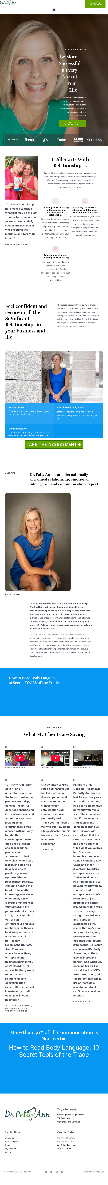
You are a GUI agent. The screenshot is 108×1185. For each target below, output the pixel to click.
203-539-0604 (64, 1149)
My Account (10, 1149)
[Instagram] (62, 1172)
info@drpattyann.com (67, 1145)
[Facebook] (46, 1172)
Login (7, 1145)
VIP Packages (63, 1118)
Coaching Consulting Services (70, 1115)
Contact (8, 1152)
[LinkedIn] (51, 1172)
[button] (54, 10)
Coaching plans (12, 1141)
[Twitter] (57, 1172)
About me (9, 1138)
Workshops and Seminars (68, 1122)
